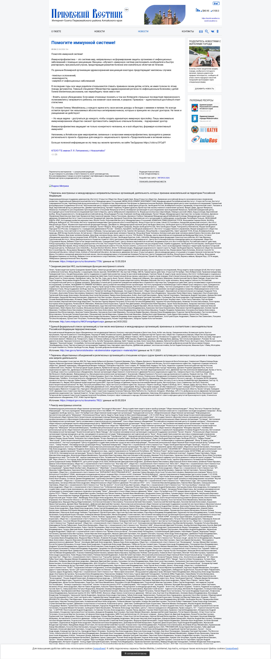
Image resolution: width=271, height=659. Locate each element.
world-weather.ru (210, 21)
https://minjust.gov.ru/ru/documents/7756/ (81, 261)
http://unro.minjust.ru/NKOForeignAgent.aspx (82, 321)
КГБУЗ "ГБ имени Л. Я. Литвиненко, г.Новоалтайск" (78, 150)
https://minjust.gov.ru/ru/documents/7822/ (81, 400)
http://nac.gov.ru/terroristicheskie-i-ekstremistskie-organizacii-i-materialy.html (98, 350)
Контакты (188, 31)
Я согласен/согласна (135, 653)
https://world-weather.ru (211, 18)
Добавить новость (204, 89)
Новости (99, 31)
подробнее (99, 648)
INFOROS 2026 (164, 178)
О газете (56, 31)
